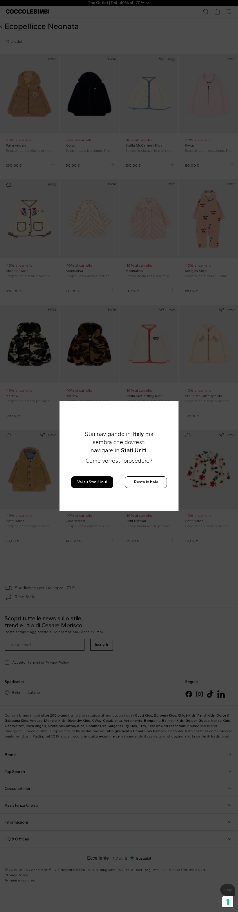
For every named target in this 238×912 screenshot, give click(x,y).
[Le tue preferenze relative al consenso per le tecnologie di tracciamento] (227, 901)
